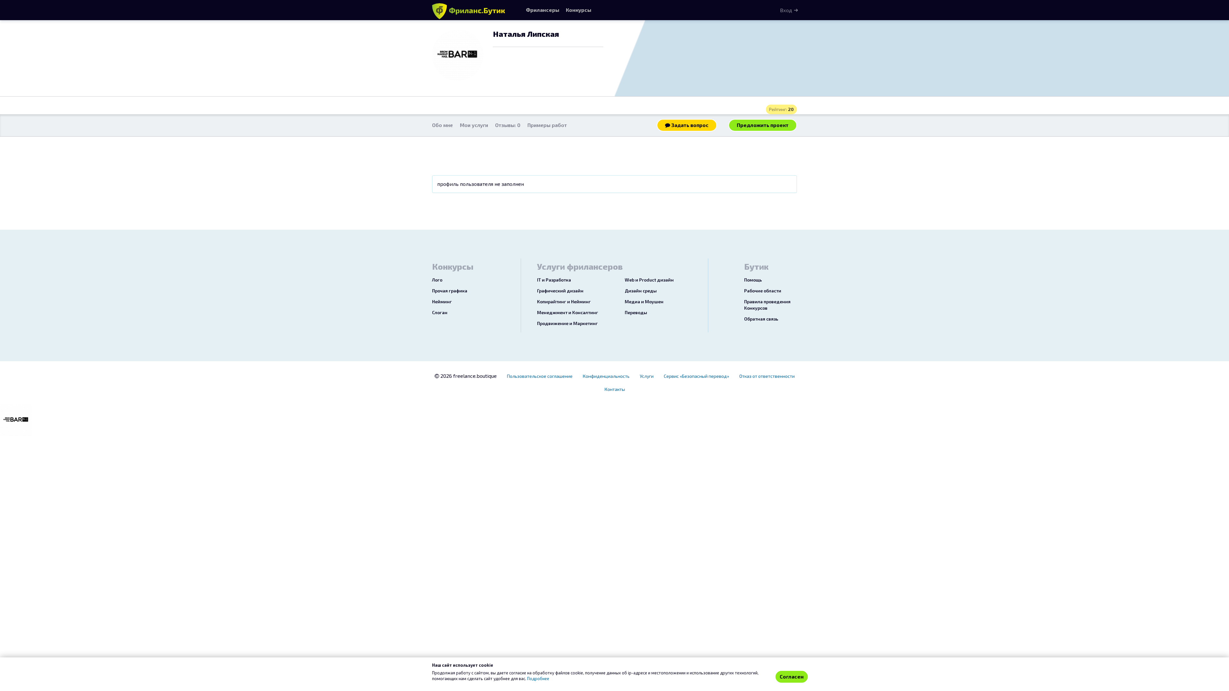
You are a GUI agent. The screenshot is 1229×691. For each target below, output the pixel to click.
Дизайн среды (641, 290)
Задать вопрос (689, 125)
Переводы (636, 312)
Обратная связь (761, 319)
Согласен (792, 676)
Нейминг (442, 301)
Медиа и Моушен (644, 301)
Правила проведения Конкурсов (767, 305)
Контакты (615, 389)
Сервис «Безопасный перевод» (696, 376)
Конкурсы (578, 10)
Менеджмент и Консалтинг (567, 312)
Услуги (647, 376)
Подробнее (538, 678)
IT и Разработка (554, 279)
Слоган (439, 312)
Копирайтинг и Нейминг (564, 301)
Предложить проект (763, 125)
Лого (437, 279)
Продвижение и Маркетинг (567, 323)
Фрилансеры (542, 10)
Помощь (753, 279)
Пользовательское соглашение (540, 376)
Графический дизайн (560, 290)
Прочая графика (449, 290)
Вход (786, 10)
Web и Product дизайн (649, 279)
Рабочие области (762, 290)
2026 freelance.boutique (468, 376)
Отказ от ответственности (767, 376)
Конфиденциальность (606, 376)
